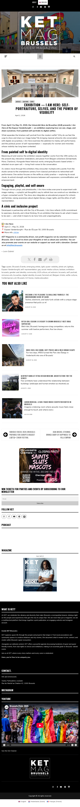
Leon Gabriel (8, 251)
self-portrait (72, 272)
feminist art (47, 275)
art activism (53, 272)
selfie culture (71, 275)
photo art (62, 266)
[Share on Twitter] (29, 259)
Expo (32, 101)
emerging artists (33, 266)
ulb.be (16, 232)
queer (8, 266)
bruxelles (17, 275)
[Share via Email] (40, 259)
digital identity (28, 275)
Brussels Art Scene (25, 278)
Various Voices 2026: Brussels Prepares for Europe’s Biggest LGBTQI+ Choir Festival (22, 435)
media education (41, 278)
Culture (25, 101)
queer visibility (52, 266)
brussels (62, 272)
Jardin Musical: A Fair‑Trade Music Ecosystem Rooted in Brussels (47, 403)
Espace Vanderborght (11, 269)
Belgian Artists (59, 275)
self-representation (29, 269)
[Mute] (72, 745)
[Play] (4, 745)
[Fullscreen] (76, 745)
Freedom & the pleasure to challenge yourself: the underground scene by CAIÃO (47, 295)
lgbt (43, 266)
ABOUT (34, 2)
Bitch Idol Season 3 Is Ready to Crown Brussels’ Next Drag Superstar (46, 322)
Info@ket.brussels (14, 245)
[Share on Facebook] (34, 259)
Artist (18, 101)
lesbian (62, 269)
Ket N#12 (40, 556)
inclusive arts (7, 275)
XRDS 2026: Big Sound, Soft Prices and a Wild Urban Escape (50, 350)
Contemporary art (9, 278)
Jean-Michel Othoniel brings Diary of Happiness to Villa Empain (58, 435)
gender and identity (18, 272)
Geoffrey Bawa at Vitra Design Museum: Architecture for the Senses (46, 377)
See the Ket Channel (9, 751)
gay (39, 269)
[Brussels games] (40, 465)
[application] (40, 725)
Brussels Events (19, 266)
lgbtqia (70, 266)
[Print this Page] (50, 259)
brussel (38, 275)
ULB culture (42, 272)
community (31, 272)
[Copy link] (45, 259)
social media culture (50, 269)
